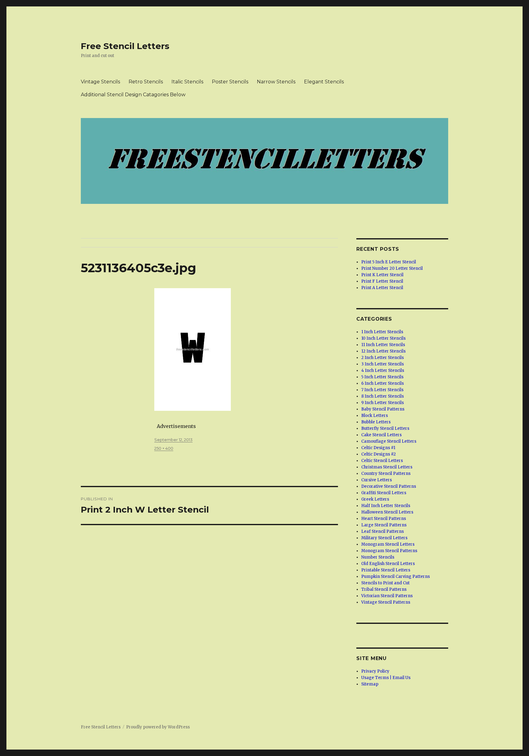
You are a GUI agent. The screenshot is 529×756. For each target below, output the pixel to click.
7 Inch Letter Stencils (382, 389)
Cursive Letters (376, 480)
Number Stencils (377, 557)
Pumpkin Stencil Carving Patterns (395, 576)
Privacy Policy (375, 671)
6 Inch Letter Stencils (382, 383)
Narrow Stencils (276, 82)
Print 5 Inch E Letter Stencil (388, 262)
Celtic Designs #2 (378, 454)
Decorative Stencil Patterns (388, 486)
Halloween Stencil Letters (387, 512)
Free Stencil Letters (125, 46)
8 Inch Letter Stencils (382, 396)
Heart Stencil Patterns (383, 518)
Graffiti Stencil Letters (383, 492)
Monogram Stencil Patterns (389, 550)
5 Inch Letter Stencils (382, 377)
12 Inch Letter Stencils (383, 351)
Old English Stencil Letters (388, 563)
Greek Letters (375, 499)
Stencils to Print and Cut (385, 583)
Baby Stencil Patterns (382, 409)
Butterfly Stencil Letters (385, 428)
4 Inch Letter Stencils (382, 370)
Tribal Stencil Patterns (384, 589)
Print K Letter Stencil (382, 274)
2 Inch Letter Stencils (382, 357)
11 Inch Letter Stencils (383, 344)
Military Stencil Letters (384, 537)
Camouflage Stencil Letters (388, 441)
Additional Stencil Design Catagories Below (133, 94)
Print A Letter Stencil (382, 287)
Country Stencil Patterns (386, 473)
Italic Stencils (187, 82)
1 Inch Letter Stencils (382, 331)
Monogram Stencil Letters (388, 544)
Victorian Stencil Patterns (387, 595)
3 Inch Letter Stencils (382, 364)
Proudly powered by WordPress (158, 727)
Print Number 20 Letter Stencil (392, 268)
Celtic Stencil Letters (382, 460)
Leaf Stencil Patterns (382, 531)
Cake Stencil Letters (381, 434)
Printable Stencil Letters (385, 570)
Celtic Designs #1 (378, 447)
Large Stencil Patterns (384, 525)
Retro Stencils (146, 82)
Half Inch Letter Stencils (385, 505)
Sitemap (369, 684)
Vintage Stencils (100, 82)
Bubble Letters (376, 422)
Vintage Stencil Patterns (385, 602)
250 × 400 (163, 448)
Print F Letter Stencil (382, 281)
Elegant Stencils (324, 82)
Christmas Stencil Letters (386, 467)
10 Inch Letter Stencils (383, 338)
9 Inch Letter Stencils (382, 402)
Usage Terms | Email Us (386, 677)
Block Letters (374, 415)
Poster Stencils (230, 82)
